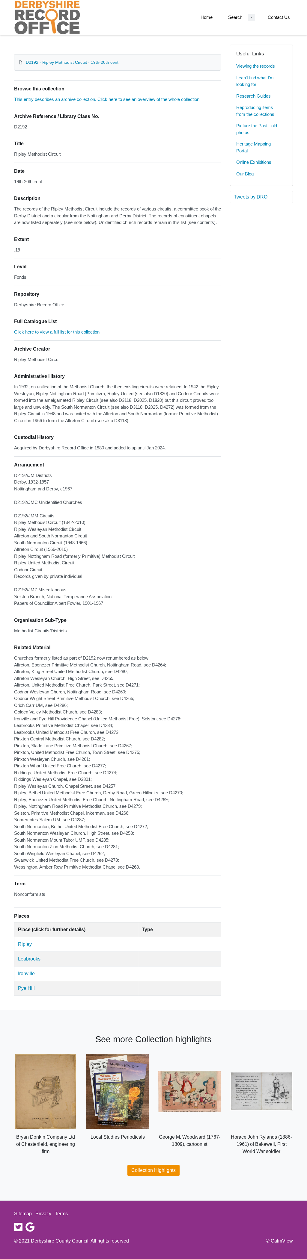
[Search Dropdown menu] (251, 17)
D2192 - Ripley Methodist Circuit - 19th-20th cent (72, 62)
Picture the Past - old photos (256, 129)
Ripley (25, 944)
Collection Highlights (153, 1170)
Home (207, 17)
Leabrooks (29, 958)
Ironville (26, 973)
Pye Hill (26, 988)
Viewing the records (255, 66)
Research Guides (253, 96)
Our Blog (245, 173)
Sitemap (23, 1213)
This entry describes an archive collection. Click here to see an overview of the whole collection (106, 99)
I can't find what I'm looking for (255, 81)
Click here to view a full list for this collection (57, 331)
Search (235, 17)
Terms (61, 1213)
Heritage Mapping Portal (253, 147)
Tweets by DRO (250, 196)
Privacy (43, 1213)
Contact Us (279, 17)
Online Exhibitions (253, 162)
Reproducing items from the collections (255, 111)
